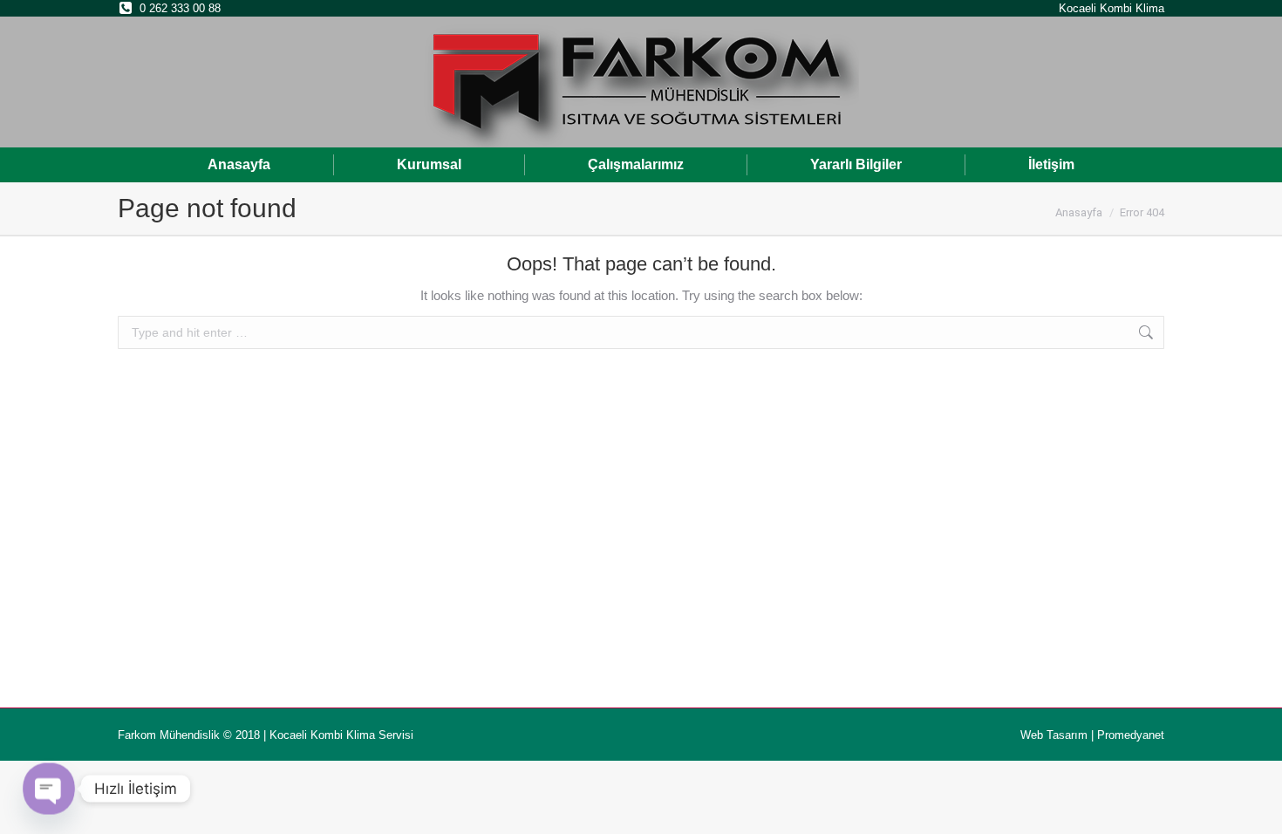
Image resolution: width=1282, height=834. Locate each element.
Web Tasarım (1054, 735)
